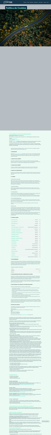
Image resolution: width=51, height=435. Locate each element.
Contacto (45, 2)
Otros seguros (40, 2)
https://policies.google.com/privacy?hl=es (26, 403)
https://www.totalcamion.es (18, 153)
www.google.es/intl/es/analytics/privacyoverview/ (27, 384)
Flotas (28, 2)
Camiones (24, 2)
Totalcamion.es (14, 141)
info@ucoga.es (17, 139)
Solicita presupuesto (45, 421)
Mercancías (31, 2)
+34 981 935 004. (14, 138)
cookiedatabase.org (24, 314)
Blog (47, 2)
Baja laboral (36, 2)
